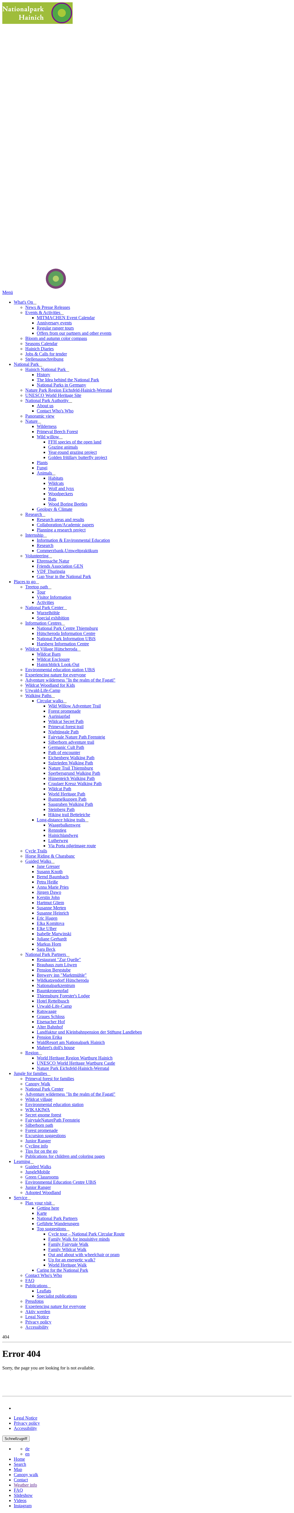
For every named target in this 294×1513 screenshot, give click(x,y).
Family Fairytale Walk (68, 1244)
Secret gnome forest (43, 1114)
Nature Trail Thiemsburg (70, 768)
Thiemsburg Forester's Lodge (63, 995)
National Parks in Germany (61, 384)
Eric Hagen (47, 918)
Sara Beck (46, 949)
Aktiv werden (37, 1311)
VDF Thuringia (51, 571)
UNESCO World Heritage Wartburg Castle (76, 1063)
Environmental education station (54, 1104)
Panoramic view (40, 416)
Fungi (42, 467)
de (27, 1448)
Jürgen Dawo (49, 892)
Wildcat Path (59, 788)
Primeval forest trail (66, 726)
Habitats (55, 478)
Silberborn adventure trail (71, 742)
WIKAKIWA (37, 1109)
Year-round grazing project (72, 452)
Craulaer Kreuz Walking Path (75, 783)
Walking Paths (39, 695)
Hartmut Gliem (50, 902)
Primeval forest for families (49, 1078)
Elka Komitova (50, 923)
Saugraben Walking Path (70, 804)
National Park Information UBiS (66, 638)
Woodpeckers (60, 493)
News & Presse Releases (47, 307)
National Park (27, 364)
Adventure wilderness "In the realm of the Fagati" (70, 680)
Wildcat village (38, 1099)
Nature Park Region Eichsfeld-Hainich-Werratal (68, 390)
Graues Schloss (51, 1016)
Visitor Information (54, 597)
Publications (37, 1285)
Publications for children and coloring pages (65, 1156)
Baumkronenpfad (52, 990)
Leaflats (44, 1290)
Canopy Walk (37, 1083)
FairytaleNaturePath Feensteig (52, 1120)
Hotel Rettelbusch (53, 1001)
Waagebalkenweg (64, 825)
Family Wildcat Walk (67, 1249)
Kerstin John (48, 897)
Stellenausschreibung (44, 359)
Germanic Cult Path (66, 747)
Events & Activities (43, 312)
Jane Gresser (48, 866)
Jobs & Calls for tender (46, 353)
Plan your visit (39, 1202)
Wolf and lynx (61, 488)
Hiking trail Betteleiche (69, 814)
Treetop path (37, 586)
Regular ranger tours (55, 328)
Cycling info (36, 1145)
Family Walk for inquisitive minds (79, 1239)
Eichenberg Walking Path (71, 757)
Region (32, 1052)
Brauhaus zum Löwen (57, 964)
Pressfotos (34, 1301)
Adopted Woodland (43, 1192)
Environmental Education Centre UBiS (60, 1182)
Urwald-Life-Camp (42, 690)
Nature (32, 421)
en (27, 1453)
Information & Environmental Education (73, 540)
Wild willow (48, 436)
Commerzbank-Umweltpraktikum (67, 550)
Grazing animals (63, 447)
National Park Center (45, 607)
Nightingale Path (63, 731)
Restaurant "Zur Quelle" (59, 959)
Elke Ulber (47, 928)
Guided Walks (38, 861)
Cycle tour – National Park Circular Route (86, 1233)
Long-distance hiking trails (61, 819)
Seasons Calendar (41, 343)
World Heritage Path (66, 793)
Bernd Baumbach (53, 876)
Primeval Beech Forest (57, 431)
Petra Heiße (47, 881)
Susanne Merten (51, 907)
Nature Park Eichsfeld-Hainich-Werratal (73, 1068)
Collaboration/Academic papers (65, 524)
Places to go (25, 581)
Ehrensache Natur (53, 560)
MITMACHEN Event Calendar (66, 317)
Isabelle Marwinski (54, 933)
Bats (52, 498)
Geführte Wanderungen (58, 1223)
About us (45, 405)
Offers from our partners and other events (74, 333)
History (43, 374)
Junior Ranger (38, 1140)
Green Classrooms (42, 1177)
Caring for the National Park (62, 1270)
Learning (22, 1161)
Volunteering (37, 555)
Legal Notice (37, 1316)
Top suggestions (52, 1228)
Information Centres (44, 623)
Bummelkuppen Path (67, 799)
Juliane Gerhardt (52, 938)
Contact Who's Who (55, 410)
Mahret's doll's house (56, 1047)
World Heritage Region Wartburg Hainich (75, 1057)
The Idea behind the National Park (68, 379)
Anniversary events (54, 322)
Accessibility (37, 1327)
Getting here (48, 1208)
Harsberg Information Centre (63, 643)
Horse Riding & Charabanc (50, 856)
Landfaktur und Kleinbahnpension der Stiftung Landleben (89, 1032)
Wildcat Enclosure (53, 659)
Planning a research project (61, 529)
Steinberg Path (61, 809)
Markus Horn (49, 944)
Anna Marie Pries (53, 887)
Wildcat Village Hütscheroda (51, 648)
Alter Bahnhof (50, 1026)
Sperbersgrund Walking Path (74, 773)
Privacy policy (38, 1321)
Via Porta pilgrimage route (72, 845)
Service (21, 1197)
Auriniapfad (59, 716)
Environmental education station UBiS (60, 669)
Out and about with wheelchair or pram (83, 1254)
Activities (45, 602)
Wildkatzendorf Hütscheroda (63, 980)
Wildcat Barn (49, 654)
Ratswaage (47, 1011)
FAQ (29, 1280)
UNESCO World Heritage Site (53, 395)
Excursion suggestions (45, 1135)
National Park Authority (47, 400)
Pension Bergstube (54, 969)
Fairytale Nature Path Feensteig (76, 736)
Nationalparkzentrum (56, 985)
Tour (41, 592)
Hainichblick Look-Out (58, 664)
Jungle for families (31, 1073)
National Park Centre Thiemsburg (67, 628)
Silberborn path (39, 1125)
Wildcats (56, 483)
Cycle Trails (36, 850)
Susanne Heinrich (53, 913)
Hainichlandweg (63, 835)
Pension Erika (49, 1037)
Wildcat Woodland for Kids (50, 685)
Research (34, 514)
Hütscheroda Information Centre (66, 633)
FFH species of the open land (74, 441)
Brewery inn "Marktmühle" (62, 975)
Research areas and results (60, 519)
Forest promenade (64, 711)
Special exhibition (53, 617)
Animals (45, 472)
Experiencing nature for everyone (55, 674)
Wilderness (47, 426)
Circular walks (50, 700)
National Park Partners (46, 954)
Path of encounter (64, 752)
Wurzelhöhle (48, 612)
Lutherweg (58, 840)
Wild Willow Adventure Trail (74, 705)
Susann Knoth (50, 871)
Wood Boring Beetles (67, 504)
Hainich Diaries (39, 348)
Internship (35, 535)
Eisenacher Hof (51, 1021)
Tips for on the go (41, 1151)
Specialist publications (57, 1296)
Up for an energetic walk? (71, 1259)
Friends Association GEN (60, 566)
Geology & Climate (54, 509)
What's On (24, 302)
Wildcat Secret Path (66, 721)
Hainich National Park (46, 369)
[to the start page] (34, 287)
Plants (42, 462)
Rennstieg (57, 830)
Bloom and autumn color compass (56, 338)
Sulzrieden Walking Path (70, 762)
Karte (42, 1213)
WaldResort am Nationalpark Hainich (71, 1042)
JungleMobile (37, 1171)
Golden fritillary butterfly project (77, 457)
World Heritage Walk (67, 1265)
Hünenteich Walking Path (71, 778)
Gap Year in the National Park (64, 576)
